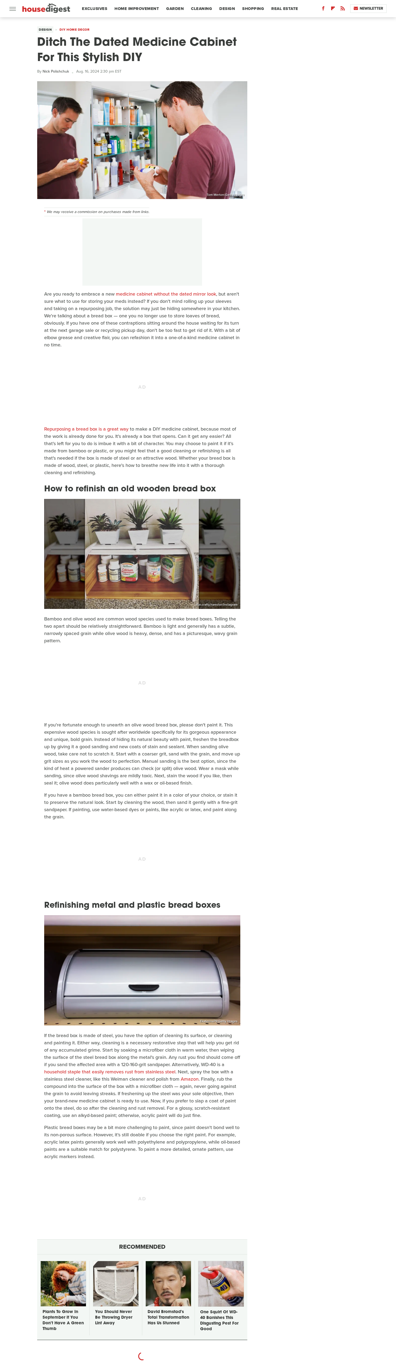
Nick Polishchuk (56, 71)
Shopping (253, 9)
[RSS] (343, 10)
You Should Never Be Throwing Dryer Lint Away (113, 1317)
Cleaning (201, 9)
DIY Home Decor (74, 29)
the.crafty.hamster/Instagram (217, 604)
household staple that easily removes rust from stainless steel (109, 1071)
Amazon (190, 1079)
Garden (175, 9)
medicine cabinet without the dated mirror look (166, 293)
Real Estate (284, 9)
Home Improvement (136, 9)
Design (227, 9)
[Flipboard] (333, 10)
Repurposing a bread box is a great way (86, 428)
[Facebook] (323, 10)
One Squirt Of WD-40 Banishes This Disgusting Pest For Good (219, 1320)
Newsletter (371, 8)
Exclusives (94, 9)
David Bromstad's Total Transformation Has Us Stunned (168, 1317)
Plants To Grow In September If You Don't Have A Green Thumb (63, 1320)
